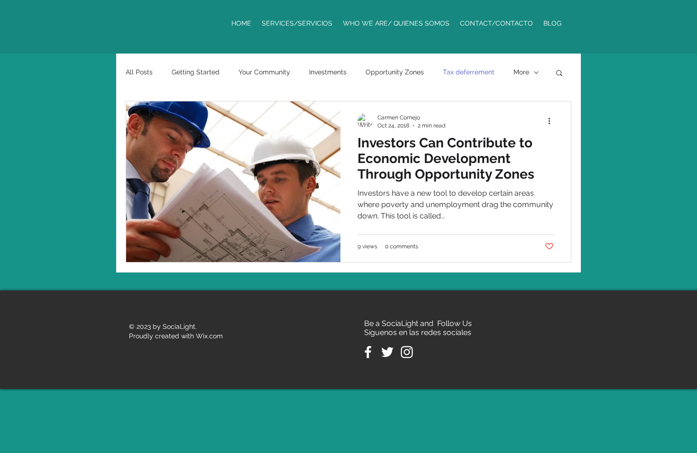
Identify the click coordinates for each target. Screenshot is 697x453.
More (521, 72)
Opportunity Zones (395, 72)
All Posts (139, 72)
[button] (559, 74)
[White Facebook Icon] (368, 352)
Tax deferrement (469, 72)
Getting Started (196, 72)
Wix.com (209, 336)
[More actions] (552, 121)
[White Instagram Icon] (407, 352)
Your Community (264, 72)
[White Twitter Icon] (387, 352)
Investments (328, 72)
